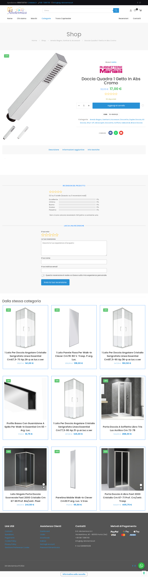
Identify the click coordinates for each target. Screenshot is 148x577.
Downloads (45, 537)
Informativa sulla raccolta (74, 574)
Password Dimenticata (50, 547)
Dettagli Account (47, 544)
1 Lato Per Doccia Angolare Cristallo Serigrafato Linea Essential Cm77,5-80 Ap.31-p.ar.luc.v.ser (74, 427)
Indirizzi (43, 541)
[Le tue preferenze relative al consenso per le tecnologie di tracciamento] (144, 573)
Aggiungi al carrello (116, 105)
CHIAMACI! (32, 2)
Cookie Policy (10, 541)
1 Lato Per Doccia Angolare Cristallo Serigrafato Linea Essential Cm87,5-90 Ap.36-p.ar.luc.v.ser (122, 356)
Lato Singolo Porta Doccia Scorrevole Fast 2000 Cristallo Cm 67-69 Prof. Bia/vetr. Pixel (25, 497)
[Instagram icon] (140, 2)
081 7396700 (45, 2)
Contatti (8, 531)
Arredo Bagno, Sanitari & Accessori (65, 40)
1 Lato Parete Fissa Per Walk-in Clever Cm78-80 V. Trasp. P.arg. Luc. (74, 356)
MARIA (113, 62)
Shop (44, 40)
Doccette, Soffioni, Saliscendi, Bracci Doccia (123, 122)
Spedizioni (9, 534)
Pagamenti (9, 537)
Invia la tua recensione (55, 282)
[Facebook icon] (137, 2)
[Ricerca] (116, 10)
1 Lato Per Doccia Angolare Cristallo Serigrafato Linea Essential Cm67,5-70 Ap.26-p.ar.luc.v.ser (25, 356)
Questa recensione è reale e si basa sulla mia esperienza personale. (76, 275)
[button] (110, 133)
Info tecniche (93, 149)
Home (34, 40)
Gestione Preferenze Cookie (17, 547)
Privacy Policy (10, 544)
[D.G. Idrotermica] (17, 10)
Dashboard (45, 531)
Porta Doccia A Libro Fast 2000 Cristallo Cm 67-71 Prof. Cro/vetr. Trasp (122, 497)
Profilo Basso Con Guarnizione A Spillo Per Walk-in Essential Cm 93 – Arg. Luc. (25, 427)
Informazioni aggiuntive (73, 149)
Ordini (42, 534)
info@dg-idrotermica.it (63, 2)
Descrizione (54, 149)
